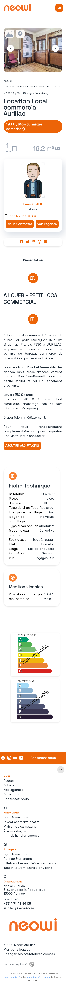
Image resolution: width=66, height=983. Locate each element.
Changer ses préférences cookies (29, 954)
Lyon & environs (16, 817)
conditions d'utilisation (38, 977)
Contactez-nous (16, 799)
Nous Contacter (19, 224)
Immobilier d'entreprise (21, 836)
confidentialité (12, 977)
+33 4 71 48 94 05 (17, 903)
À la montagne (15, 831)
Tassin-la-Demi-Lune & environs (28, 868)
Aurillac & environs (18, 859)
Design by (15, 964)
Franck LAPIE (33, 204)
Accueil (8, 80)
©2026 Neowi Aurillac (19, 945)
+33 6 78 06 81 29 (22, 216)
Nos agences (13, 790)
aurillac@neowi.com (19, 908)
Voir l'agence (47, 224)
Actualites (11, 794)
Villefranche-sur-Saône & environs (30, 863)
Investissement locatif (21, 822)
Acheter (10, 785)
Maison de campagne (20, 826)
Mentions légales (17, 949)
